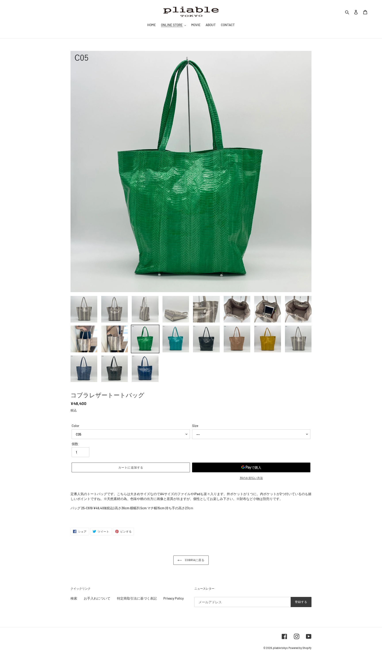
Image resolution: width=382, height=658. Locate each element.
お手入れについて (97, 598)
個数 (75, 444)
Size (195, 426)
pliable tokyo (280, 647)
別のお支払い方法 (251, 478)
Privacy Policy (173, 598)
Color (75, 426)
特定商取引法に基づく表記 (137, 598)
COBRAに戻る (194, 560)
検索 (74, 598)
